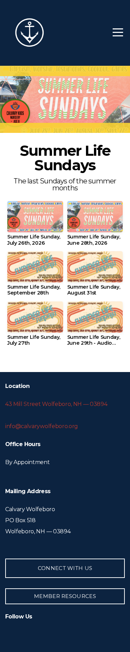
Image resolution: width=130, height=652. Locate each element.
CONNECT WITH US (65, 568)
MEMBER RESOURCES (65, 596)
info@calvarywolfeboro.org (41, 426)
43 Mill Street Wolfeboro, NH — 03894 (56, 404)
